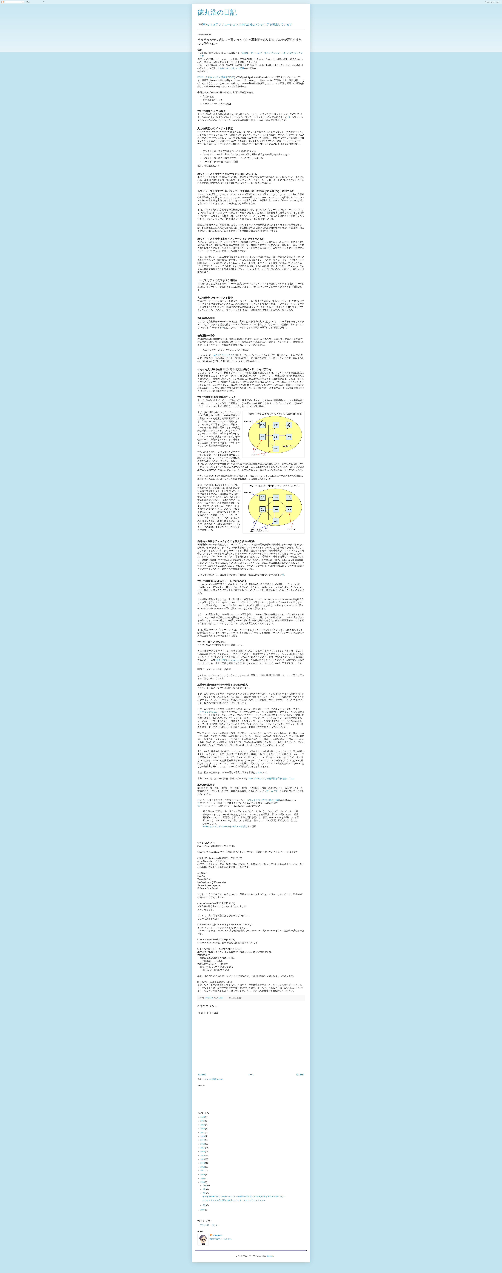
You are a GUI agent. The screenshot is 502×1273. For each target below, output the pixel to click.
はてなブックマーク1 (274, 53)
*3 (283, 574)
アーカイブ (256, 53)
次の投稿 (202, 1074)
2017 (202, 1148)
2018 (202, 1144)
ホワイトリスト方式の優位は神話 (263, 800)
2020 (202, 1136)
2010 (202, 1174)
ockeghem (217, 1235)
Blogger (270, 1256)
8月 (204, 1189)
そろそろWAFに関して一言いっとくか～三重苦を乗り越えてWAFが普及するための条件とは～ (243, 1196)
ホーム (251, 1074)
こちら (258, 772)
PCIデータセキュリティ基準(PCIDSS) (216, 77)
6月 (204, 1205)
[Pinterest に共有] (240, 998)
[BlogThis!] (232, 998)
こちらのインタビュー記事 (230, 68)
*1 (289, 117)
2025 (202, 1117)
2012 (202, 1167)
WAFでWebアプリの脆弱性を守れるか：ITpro (271, 778)
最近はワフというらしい (228, 660)
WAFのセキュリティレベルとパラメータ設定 (225, 826)
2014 (202, 1159)
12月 (205, 1185)
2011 (202, 1170)
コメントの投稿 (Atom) (212, 1079)
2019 (202, 1140)
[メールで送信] (230, 998)
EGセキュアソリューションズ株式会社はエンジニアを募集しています (247, 24)
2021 (202, 1132)
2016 (202, 1151)
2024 (202, 1121)
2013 (202, 1163)
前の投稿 (300, 1074)
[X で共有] (235, 998)
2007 (202, 1210)
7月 (204, 1193)
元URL (245, 53)
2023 (202, 1125)
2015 (202, 1155)
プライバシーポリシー (209, 1225)
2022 (202, 1129)
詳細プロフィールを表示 (221, 1239)
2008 (202, 1182)
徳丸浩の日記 (217, 12)
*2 (223, 327)
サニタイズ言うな (208, 712)
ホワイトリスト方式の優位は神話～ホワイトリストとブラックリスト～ (233, 1200)
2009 (202, 1178)
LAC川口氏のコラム (223, 355)
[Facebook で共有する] (237, 998)
